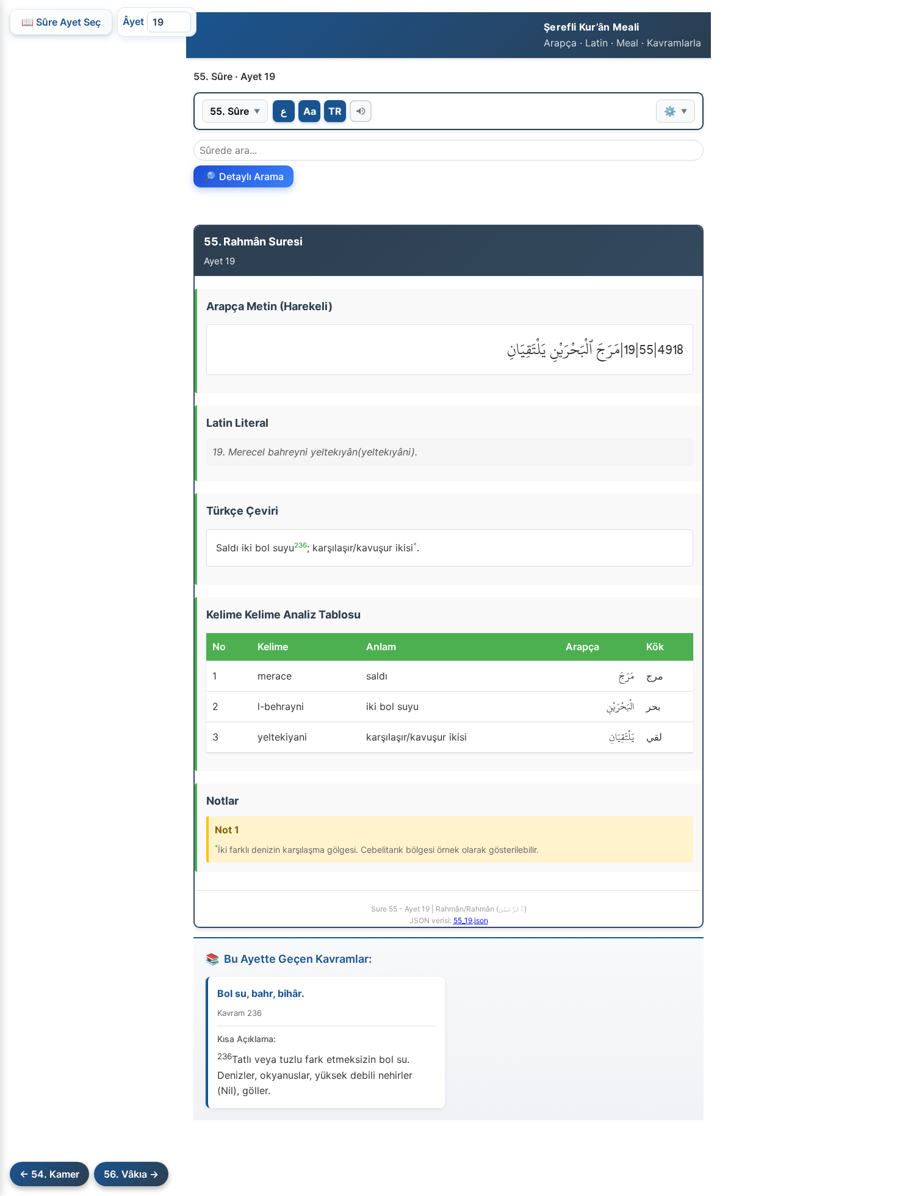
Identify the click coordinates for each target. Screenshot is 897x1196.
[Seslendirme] (361, 111)
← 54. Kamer (49, 1174)
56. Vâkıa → (131, 1174)
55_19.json (470, 920)
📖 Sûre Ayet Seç (61, 22)
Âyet (133, 21)
